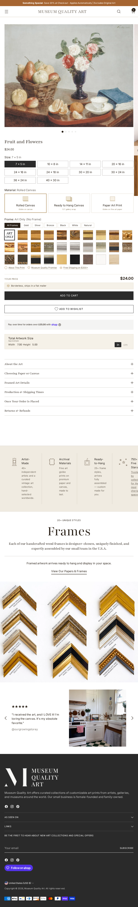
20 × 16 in (118, 164)
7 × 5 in (20, 164)
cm (125, 344)
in (118, 344)
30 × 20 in (85, 172)
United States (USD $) (20, 883)
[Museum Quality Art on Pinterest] (18, 807)
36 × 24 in (20, 180)
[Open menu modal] (5, 11)
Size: (12, 157)
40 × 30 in (52, 180)
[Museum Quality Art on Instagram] (12, 807)
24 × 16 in (20, 172)
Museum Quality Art (34, 888)
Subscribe (127, 848)
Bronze (50, 225)
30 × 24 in (118, 172)
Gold (26, 225)
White (75, 225)
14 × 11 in (85, 164)
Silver (38, 225)
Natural (88, 225)
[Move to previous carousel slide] (122, 433)
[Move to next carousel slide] (130, 433)
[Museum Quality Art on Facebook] (6, 807)
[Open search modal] (119, 11)
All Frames (12, 225)
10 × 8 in (52, 164)
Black (63, 225)
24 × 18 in (52, 172)
